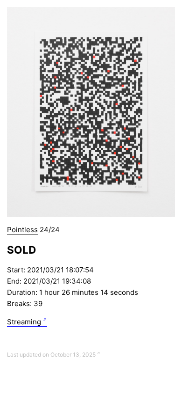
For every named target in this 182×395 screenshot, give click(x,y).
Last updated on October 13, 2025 (51, 354)
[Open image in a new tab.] (91, 112)
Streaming (24, 321)
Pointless (22, 229)
